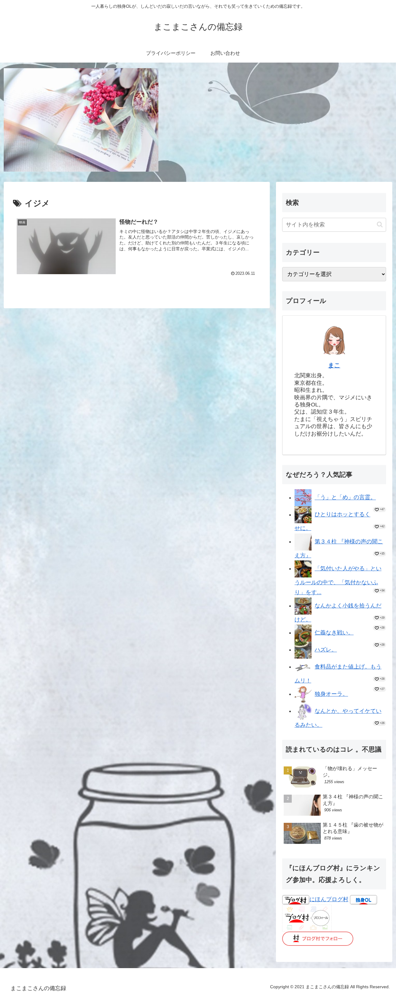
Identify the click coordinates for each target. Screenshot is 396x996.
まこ (334, 365)
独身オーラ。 (331, 694)
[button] (379, 224)
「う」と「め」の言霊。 (345, 497)
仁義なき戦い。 (334, 633)
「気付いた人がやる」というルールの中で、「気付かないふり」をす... (338, 580)
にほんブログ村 (328, 899)
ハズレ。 (326, 650)
